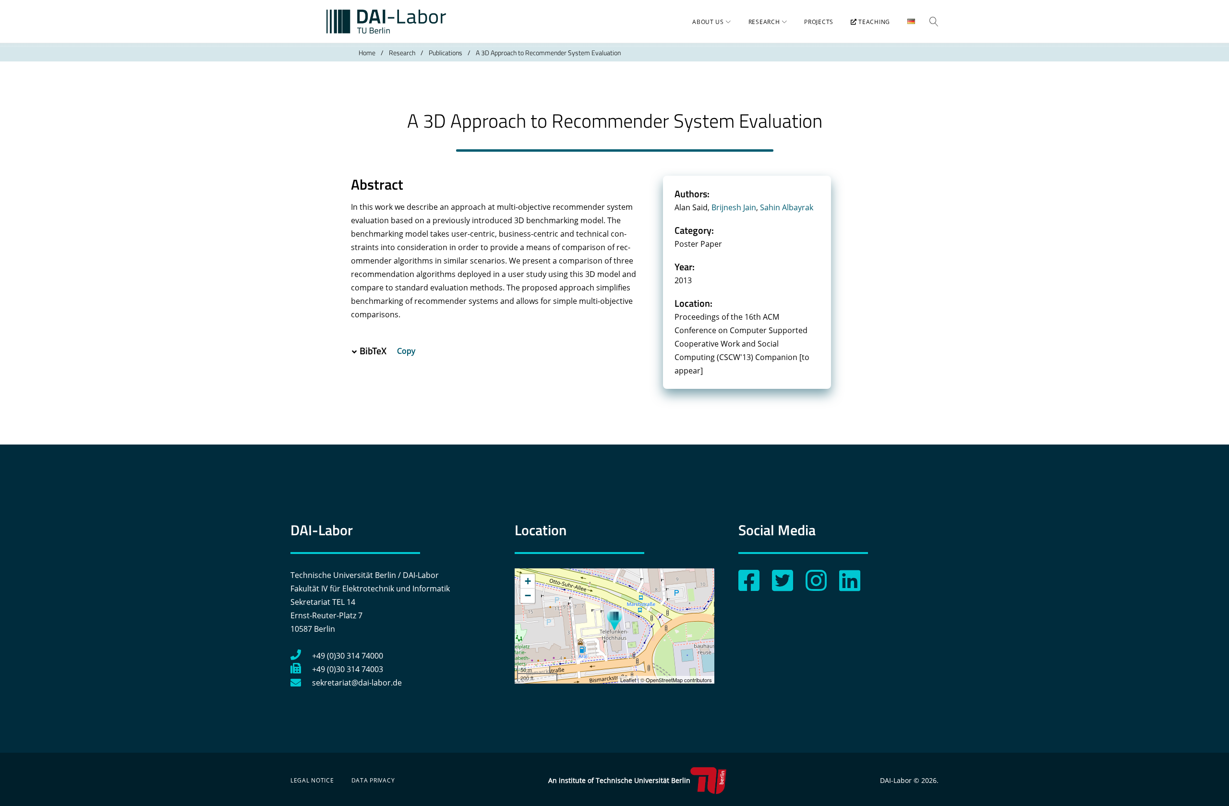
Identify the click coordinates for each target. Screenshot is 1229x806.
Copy (407, 351)
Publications (445, 53)
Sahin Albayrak (786, 207)
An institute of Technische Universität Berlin (619, 780)
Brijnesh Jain (733, 207)
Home (367, 53)
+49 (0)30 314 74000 (347, 655)
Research (764, 22)
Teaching (873, 22)
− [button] (528, 595)
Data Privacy (373, 780)
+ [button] (528, 581)
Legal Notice (312, 780)
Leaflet (628, 680)
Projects (818, 22)
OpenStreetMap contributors (679, 680)
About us (708, 22)
